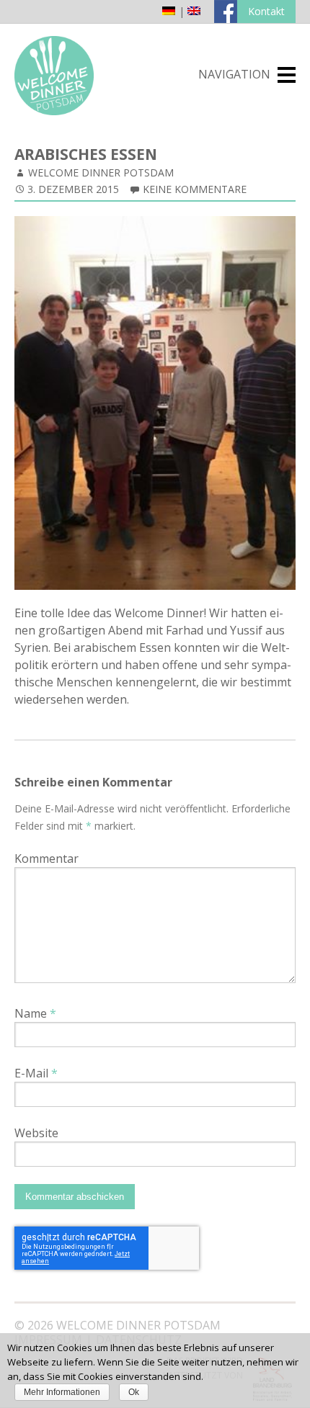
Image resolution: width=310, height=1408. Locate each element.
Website (36, 1133)
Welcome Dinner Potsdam (101, 172)
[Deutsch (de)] (168, 11)
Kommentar (46, 858)
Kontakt (266, 11)
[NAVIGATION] (286, 75)
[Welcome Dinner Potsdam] (54, 111)
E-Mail (36, 1073)
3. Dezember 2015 (73, 189)
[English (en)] (193, 11)
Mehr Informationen (62, 1392)
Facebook (225, 11)
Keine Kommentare (195, 189)
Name (35, 1013)
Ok (133, 1392)
